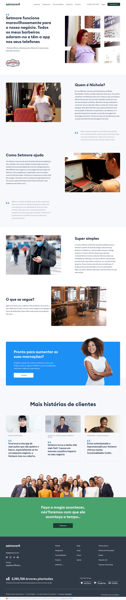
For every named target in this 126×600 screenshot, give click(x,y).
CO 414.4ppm (30, 594)
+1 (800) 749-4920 (92, 4)
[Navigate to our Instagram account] (10, 558)
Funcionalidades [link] (58, 4)
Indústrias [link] (69, 4)
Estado (100, 555)
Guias (79, 550)
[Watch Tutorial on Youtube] (18, 557)
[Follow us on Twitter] (14, 557)
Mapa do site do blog (105, 564)
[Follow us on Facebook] (7, 557)
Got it (71, 598)
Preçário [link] (78, 4)
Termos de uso (103, 546)
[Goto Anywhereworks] (13, 566)
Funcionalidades (60, 555)
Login (103, 4)
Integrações (59, 550)
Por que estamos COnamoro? (46, 594)
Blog (78, 546)
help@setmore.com (12, 553)
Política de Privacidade (106, 550)
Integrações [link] (46, 4)
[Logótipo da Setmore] (13, 4)
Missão (57, 546)
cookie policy (64, 598)
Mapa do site (102, 560)
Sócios (79, 555)
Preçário (58, 560)
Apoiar (79, 560)
